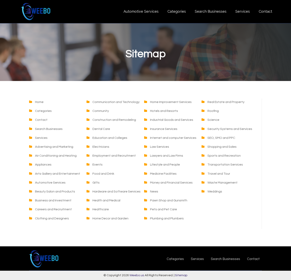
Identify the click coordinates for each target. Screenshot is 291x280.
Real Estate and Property (225, 102)
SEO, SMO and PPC (221, 137)
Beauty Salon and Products (55, 191)
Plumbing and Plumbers (167, 218)
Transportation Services (225, 164)
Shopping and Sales (222, 146)
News (154, 191)
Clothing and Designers (52, 218)
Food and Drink (103, 173)
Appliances (43, 164)
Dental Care (101, 128)
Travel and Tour (218, 173)
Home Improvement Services (171, 102)
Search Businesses (210, 11)
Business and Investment (53, 200)
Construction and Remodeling (114, 119)
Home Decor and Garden (110, 218)
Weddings (214, 191)
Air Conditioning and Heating (56, 155)
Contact (265, 11)
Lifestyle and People (165, 164)
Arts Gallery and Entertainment (57, 173)
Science (213, 119)
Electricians (100, 146)
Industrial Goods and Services (171, 119)
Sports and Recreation (224, 155)
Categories (176, 11)
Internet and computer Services (173, 137)
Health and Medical (106, 200)
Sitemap (181, 275)
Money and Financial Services (171, 182)
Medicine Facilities (163, 173)
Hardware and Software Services (116, 191)
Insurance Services (163, 128)
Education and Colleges (109, 137)
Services (242, 11)
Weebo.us (136, 275)
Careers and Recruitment (53, 209)
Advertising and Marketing (54, 146)
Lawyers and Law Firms (166, 155)
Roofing (213, 110)
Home (39, 102)
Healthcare (100, 209)
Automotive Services (141, 11)
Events (97, 164)
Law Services (159, 146)
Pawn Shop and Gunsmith (168, 200)
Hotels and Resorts (164, 110)
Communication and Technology (116, 102)
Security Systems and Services (229, 128)
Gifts (96, 182)
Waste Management (222, 182)
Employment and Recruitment (114, 155)
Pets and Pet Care (163, 209)
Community (100, 110)
